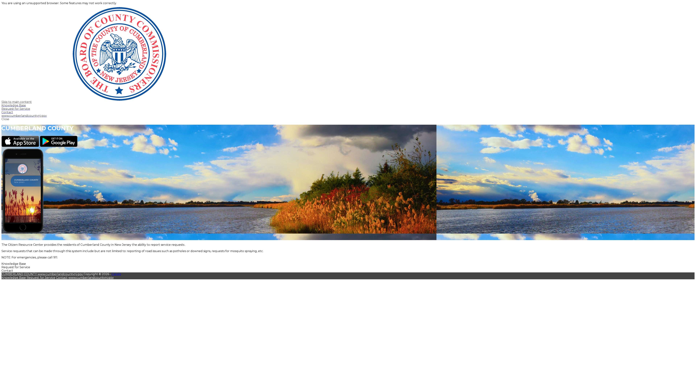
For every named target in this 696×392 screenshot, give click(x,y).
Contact (62, 277)
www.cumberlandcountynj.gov (61, 274)
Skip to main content (16, 102)
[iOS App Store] (20, 146)
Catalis (116, 274)
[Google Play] (59, 146)
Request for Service (41, 277)
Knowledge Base (13, 277)
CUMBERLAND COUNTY (19, 274)
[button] (348, 119)
